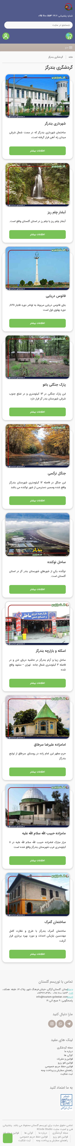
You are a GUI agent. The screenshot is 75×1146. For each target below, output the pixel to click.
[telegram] (69, 1024)
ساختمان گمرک (55, 922)
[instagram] (52, 1024)
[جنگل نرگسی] (37, 446)
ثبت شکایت (66, 1074)
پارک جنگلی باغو (54, 384)
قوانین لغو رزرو (65, 1063)
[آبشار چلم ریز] (37, 184)
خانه (71, 57)
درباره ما (68, 1051)
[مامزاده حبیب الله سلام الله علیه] (37, 806)
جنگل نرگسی (57, 473)
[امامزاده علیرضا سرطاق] (37, 717)
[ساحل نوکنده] (37, 534)
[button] (66, 47)
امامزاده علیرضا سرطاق (50, 744)
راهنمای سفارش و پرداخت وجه (57, 1070)
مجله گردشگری (65, 1048)
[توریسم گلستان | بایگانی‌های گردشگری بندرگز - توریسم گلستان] (69, 7)
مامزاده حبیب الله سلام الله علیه (44, 833)
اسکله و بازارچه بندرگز (51, 651)
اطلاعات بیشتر (37, 151)
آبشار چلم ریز (57, 212)
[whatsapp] (60, 1024)
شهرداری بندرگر (55, 123)
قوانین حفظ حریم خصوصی (59, 1066)
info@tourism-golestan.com (52, 997)
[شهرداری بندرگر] (37, 96)
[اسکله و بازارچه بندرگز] (37, 623)
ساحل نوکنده (56, 562)
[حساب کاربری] (5, 36)
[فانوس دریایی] (37, 268)
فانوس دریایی (56, 296)
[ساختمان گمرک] (37, 894)
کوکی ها (68, 1055)
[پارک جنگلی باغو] (37, 357)
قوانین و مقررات (65, 1059)
